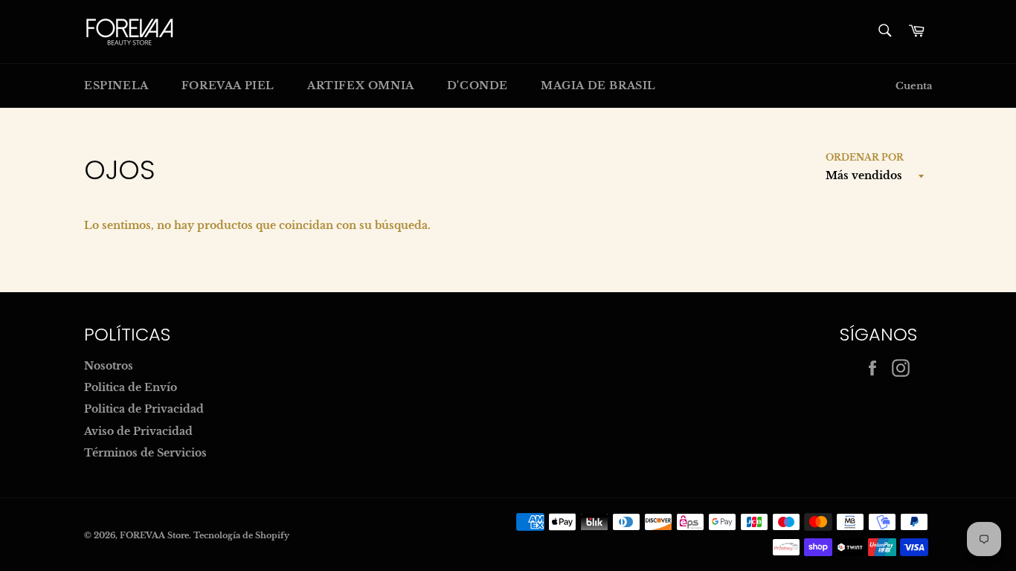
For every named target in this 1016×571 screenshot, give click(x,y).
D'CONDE (477, 85)
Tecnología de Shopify (241, 535)
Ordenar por (865, 157)
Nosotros (108, 365)
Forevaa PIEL (227, 85)
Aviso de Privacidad (138, 431)
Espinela (116, 85)
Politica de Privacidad (144, 409)
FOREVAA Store (154, 535)
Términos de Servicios (145, 452)
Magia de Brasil (598, 85)
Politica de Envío (130, 387)
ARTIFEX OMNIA (360, 85)
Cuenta (914, 86)
